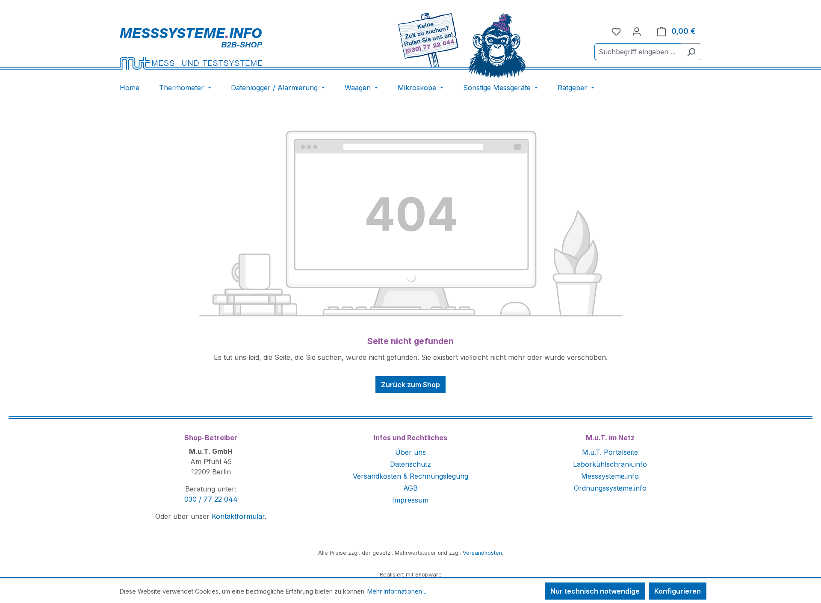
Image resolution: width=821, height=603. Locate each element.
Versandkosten (482, 553)
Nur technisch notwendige (595, 591)
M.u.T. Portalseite (610, 452)
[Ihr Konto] (636, 31)
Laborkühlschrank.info (610, 464)
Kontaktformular (238, 516)
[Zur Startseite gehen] (219, 48)
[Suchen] (691, 51)
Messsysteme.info (610, 476)
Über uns (410, 452)
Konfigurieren (677, 591)
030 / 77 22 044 (211, 499)
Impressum (410, 500)
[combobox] (638, 51)
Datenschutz (410, 464)
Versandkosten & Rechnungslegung (410, 476)
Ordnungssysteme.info (610, 488)
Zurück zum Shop (410, 384)
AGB (410, 488)
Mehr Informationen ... (397, 591)
